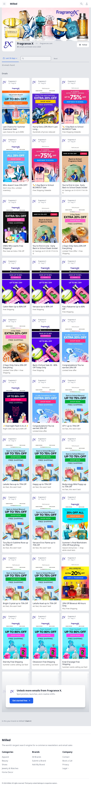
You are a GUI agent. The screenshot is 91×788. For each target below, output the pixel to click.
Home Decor (7, 772)
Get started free (19, 700)
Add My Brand (38, 764)
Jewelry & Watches (10, 768)
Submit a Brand (39, 760)
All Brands (36, 757)
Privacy (65, 764)
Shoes (4, 764)
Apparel (5, 757)
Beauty (5, 760)
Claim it (28, 721)
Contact (65, 757)
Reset (55, 59)
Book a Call (67, 760)
